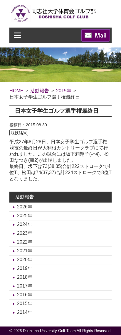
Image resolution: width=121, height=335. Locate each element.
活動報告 (24, 196)
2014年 (24, 312)
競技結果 (19, 132)
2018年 (24, 277)
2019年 (24, 268)
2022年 (24, 241)
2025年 (24, 215)
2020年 (24, 259)
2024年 (24, 224)
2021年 (24, 250)
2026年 (24, 206)
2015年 (24, 303)
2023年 (24, 233)
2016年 (24, 294)
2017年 (24, 285)
